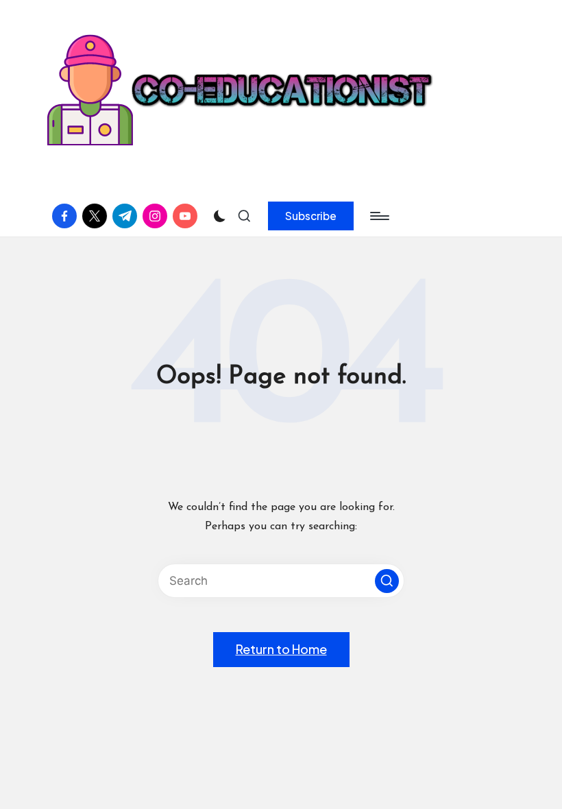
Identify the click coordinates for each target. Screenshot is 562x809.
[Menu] (378, 216)
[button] (311, 216)
